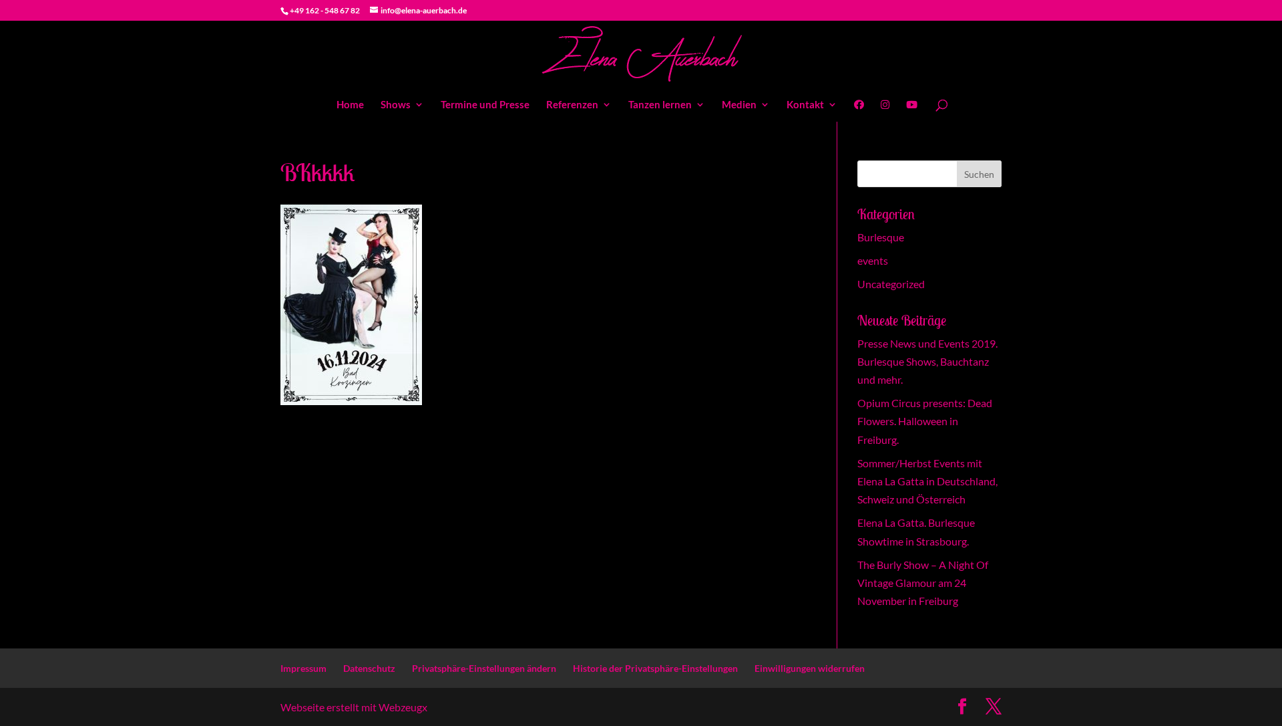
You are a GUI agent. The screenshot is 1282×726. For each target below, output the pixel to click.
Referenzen (572, 105)
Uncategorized (891, 283)
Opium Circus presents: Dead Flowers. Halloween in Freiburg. (924, 420)
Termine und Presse (485, 105)
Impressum (303, 668)
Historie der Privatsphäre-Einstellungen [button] (655, 668)
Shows (396, 105)
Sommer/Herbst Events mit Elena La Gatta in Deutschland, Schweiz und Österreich (927, 481)
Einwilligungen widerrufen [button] (810, 668)
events (872, 260)
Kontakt (805, 105)
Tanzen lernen (660, 105)
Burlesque (880, 237)
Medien (739, 105)
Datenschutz (369, 668)
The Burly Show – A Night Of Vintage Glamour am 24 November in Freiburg (922, 582)
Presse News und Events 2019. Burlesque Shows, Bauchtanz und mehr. (927, 361)
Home (350, 105)
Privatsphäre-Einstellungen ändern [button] (484, 668)
